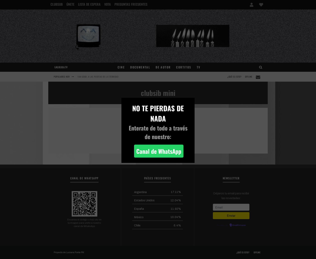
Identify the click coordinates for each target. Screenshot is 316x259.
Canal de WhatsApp (158, 151)
